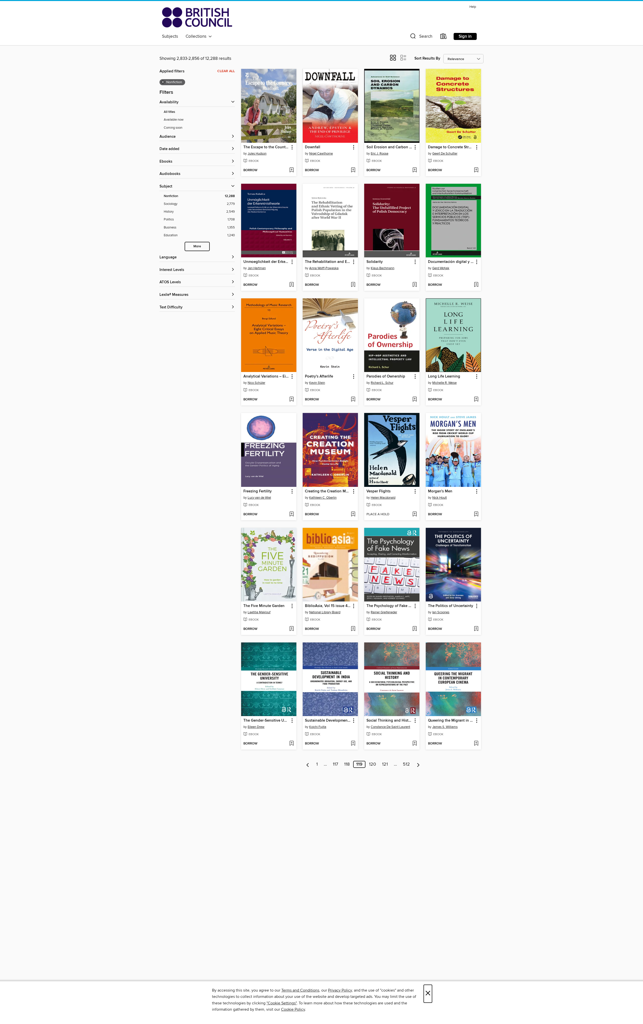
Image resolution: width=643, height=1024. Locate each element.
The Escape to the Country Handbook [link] (266, 147)
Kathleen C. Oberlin (323, 498)
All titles (169, 112)
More (197, 246)
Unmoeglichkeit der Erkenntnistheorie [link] (266, 262)
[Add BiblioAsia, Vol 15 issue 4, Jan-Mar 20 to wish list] (353, 629)
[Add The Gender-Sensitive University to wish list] (291, 743)
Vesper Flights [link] (378, 491)
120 (372, 764)
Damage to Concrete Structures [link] (451, 147)
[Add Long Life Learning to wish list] (476, 399)
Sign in (465, 36)
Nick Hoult (439, 498)
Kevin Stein (317, 383)
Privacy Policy (340, 990)
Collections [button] (197, 36)
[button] (420, 37)
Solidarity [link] (374, 262)
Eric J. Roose (379, 154)
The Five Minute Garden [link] (264, 606)
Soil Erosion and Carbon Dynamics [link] (389, 147)
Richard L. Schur (382, 383)
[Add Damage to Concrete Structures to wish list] (476, 170)
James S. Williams (445, 727)
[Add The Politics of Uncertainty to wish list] (476, 629)
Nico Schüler (256, 383)
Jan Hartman (257, 268)
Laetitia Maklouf (259, 612)
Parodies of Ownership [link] (385, 376)
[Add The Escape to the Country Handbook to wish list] (291, 170)
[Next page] (418, 764)
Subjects (170, 36)
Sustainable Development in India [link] (328, 720)
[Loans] (443, 37)
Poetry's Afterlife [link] (319, 376)
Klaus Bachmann (382, 268)
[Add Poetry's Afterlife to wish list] (353, 399)
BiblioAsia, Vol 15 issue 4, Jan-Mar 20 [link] (328, 606)
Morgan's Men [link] (440, 491)
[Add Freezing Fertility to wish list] (291, 514)
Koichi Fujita (317, 727)
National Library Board (324, 612)
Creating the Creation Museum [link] (328, 491)
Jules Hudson (257, 154)
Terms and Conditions (300, 990)
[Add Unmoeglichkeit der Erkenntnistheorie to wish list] (291, 285)
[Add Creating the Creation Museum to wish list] (353, 514)
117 (335, 764)
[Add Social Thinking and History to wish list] (414, 743)
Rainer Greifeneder (384, 612)
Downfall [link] (312, 147)
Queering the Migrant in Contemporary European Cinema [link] (451, 720)
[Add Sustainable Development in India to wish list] (353, 743)
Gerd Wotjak (440, 268)
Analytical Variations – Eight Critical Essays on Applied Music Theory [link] (266, 376)
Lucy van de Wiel (259, 498)
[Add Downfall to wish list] (353, 170)
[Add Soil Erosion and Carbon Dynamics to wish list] (414, 170)
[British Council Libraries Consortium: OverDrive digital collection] (197, 17)
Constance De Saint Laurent (390, 727)
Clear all (226, 71)
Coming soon (173, 128)
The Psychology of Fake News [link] (389, 606)
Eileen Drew (256, 727)
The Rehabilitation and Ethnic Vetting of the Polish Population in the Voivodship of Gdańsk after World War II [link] (328, 262)
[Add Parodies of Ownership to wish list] (414, 399)
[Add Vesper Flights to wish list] (414, 514)
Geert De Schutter (444, 154)
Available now (174, 120)
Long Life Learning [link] (444, 376)
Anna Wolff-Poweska (324, 268)
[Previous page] (308, 764)
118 (347, 764)
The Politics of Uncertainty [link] (450, 606)
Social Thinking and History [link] (389, 720)
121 (385, 764)
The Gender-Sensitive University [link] (266, 720)
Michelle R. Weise (444, 383)
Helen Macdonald (383, 498)
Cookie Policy (293, 1009)
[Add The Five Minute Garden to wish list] (291, 629)
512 (406, 764)
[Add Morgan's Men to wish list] (476, 514)
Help (472, 7)
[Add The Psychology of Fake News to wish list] (414, 629)
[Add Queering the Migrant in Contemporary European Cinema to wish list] (476, 743)
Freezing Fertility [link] (257, 491)
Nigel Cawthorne (321, 154)
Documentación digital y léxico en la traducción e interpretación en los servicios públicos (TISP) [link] (451, 262)
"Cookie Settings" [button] (281, 1003)
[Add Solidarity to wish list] (414, 285)
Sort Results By (427, 58)
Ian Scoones (440, 612)
